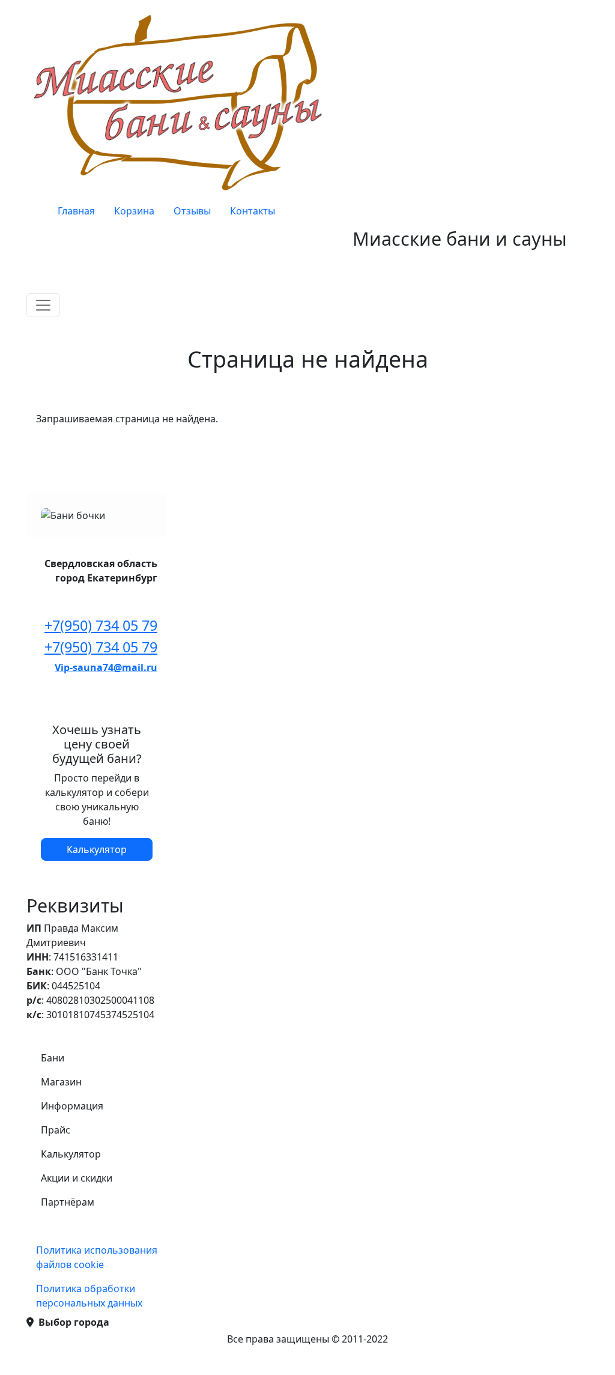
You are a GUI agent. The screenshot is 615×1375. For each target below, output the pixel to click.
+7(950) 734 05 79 (100, 625)
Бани (52, 1057)
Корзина (134, 210)
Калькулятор (97, 849)
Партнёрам (67, 1202)
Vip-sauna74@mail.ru (106, 667)
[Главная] (181, 102)
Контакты (252, 210)
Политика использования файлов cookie (96, 1257)
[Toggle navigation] (43, 305)
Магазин (61, 1081)
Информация (72, 1105)
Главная (76, 210)
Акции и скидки (76, 1178)
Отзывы (192, 210)
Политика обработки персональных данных (89, 1296)
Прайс (55, 1130)
